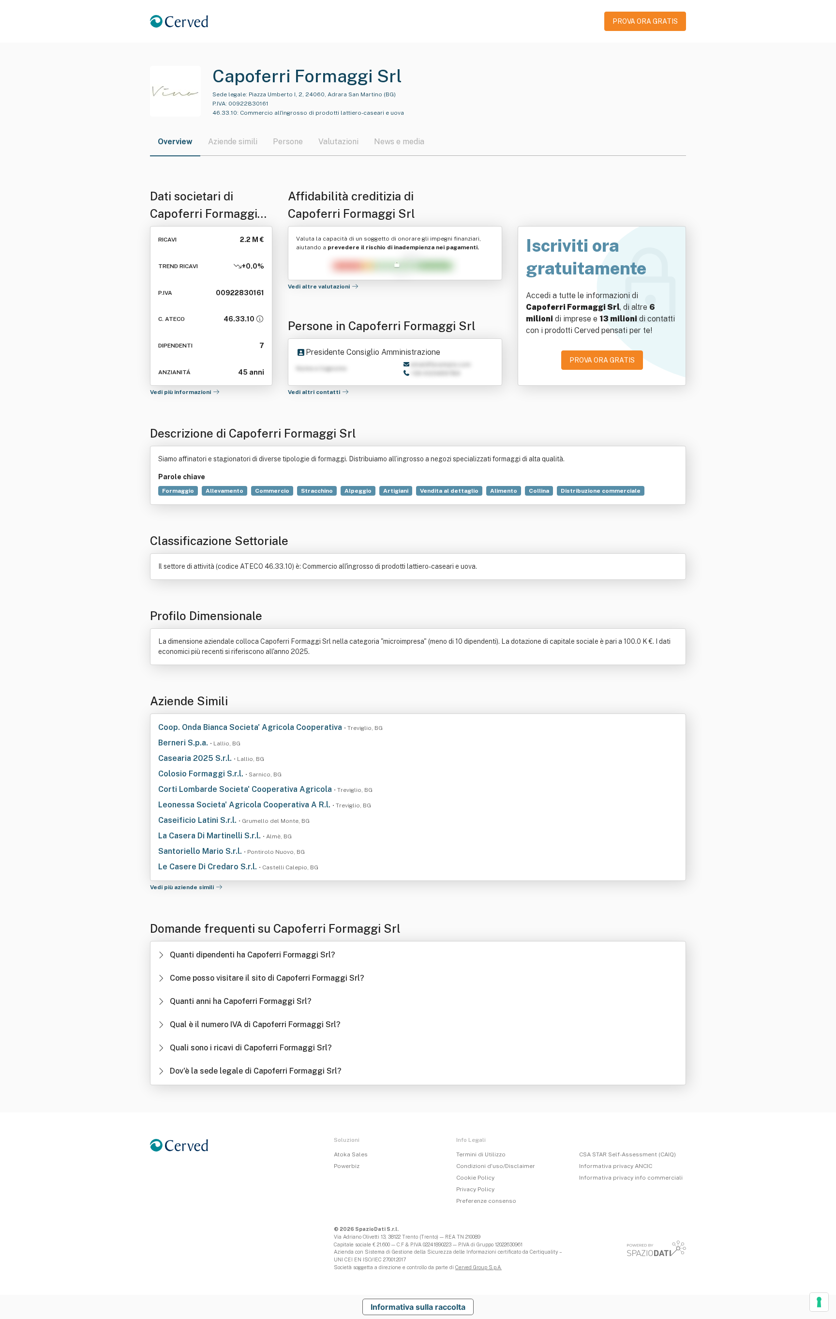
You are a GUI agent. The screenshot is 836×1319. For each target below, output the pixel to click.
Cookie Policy (475, 1177)
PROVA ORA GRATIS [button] (645, 21)
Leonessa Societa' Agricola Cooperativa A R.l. (245, 804)
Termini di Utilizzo (481, 1154)
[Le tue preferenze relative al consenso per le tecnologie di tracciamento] (819, 1302)
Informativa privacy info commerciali (631, 1177)
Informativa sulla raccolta (418, 1307)
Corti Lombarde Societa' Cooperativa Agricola (246, 789)
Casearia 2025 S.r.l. (196, 758)
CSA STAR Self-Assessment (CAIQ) (627, 1154)
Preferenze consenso (486, 1201)
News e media (399, 141)
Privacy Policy (475, 1189)
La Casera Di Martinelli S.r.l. (210, 835)
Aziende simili (232, 141)
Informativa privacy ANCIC (615, 1166)
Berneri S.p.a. (184, 742)
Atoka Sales (351, 1154)
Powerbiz (346, 1166)
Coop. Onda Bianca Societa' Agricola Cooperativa (251, 727)
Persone (288, 141)
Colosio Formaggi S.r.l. (201, 773)
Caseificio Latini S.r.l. (198, 820)
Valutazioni (338, 141)
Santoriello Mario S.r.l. (201, 851)
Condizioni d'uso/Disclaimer (495, 1166)
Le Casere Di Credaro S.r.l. (208, 866)
